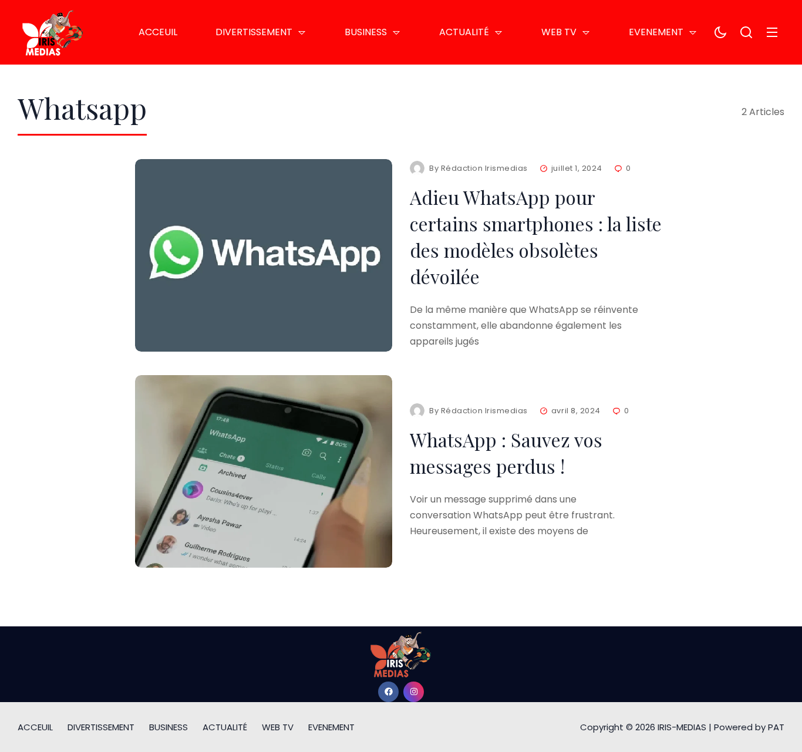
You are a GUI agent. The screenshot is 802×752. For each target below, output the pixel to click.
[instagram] (413, 692)
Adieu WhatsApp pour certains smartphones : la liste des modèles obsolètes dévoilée (536, 236)
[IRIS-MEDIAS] (53, 32)
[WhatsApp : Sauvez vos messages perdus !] (263, 471)
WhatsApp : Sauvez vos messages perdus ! (506, 452)
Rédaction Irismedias (484, 168)
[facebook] (388, 692)
